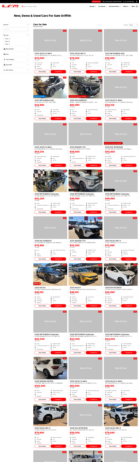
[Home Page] (10, 6)
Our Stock (101, 6)
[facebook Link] (137, 1)
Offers (125, 6)
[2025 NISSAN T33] (85, 134)
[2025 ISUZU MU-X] (85, 40)
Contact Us (58, 71)
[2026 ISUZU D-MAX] (85, 368)
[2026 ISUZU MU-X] (50, 415)
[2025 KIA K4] (50, 274)
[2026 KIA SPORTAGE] (121, 134)
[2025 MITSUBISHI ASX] (121, 40)
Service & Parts (114, 6)
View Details (42, 71)
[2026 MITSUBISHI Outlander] (85, 181)
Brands (92, 6)
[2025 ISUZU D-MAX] (50, 40)
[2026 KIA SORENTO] (50, 227)
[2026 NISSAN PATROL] (50, 368)
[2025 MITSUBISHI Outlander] (50, 181)
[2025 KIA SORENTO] (85, 87)
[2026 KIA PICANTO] (121, 274)
